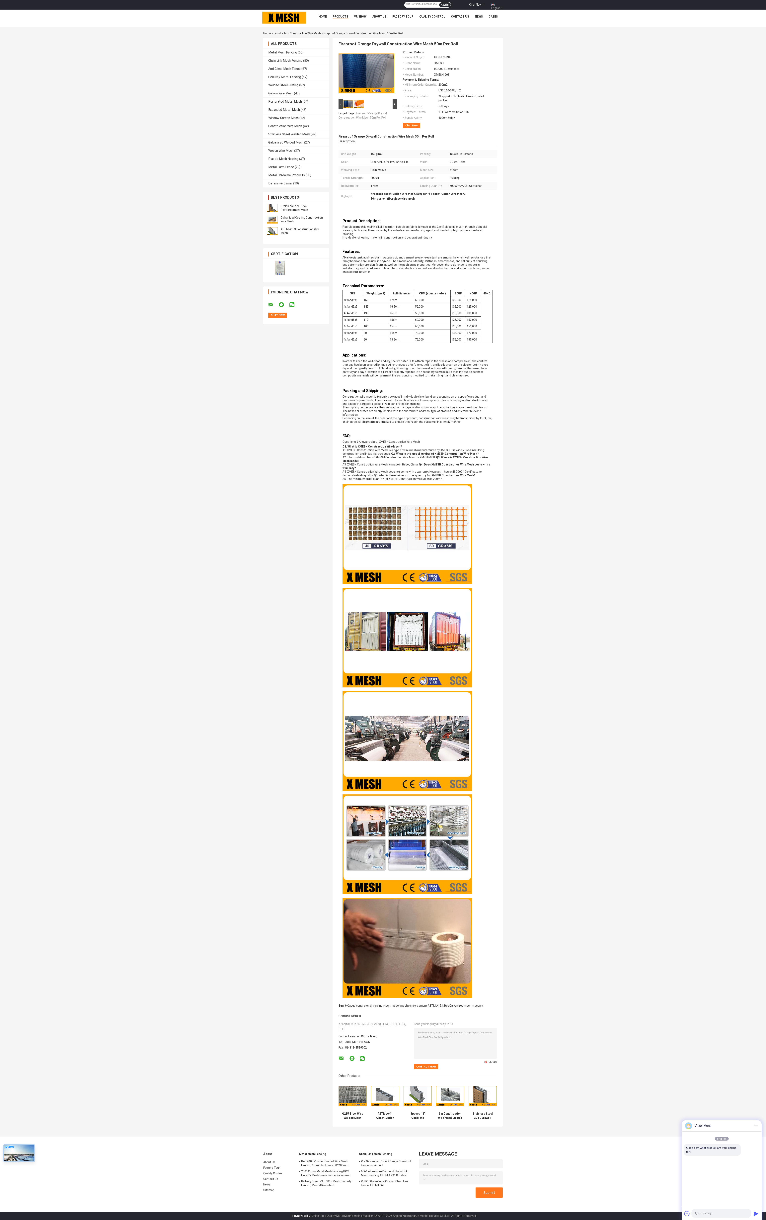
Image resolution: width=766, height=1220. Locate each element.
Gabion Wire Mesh (280, 93)
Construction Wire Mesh (305, 33)
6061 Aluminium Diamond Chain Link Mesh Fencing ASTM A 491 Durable (384, 1173)
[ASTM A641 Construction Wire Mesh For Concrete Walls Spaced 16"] (385, 1096)
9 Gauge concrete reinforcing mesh (367, 1005)
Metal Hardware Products (286, 175)
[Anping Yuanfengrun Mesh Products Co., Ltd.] (284, 18)
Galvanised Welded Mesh (285, 142)
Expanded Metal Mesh (284, 110)
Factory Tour (402, 16)
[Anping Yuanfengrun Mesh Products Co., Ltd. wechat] (294, 305)
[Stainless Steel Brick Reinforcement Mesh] (272, 208)
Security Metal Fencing (284, 77)
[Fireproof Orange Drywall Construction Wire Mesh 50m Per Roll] (366, 74)
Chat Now (475, 4)
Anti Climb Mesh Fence (284, 69)
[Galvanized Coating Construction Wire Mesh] (272, 219)
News (479, 16)
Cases (493, 16)
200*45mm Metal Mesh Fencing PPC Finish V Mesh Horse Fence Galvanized (326, 1173)
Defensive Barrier (280, 183)
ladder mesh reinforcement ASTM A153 (417, 1005)
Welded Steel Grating (283, 85)
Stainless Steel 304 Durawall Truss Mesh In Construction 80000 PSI (483, 1116)
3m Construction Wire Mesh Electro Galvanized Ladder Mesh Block (450, 1116)
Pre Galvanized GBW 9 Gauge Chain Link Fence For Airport (386, 1163)
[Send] (756, 1213)
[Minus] (756, 1125)
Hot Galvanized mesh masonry (463, 1005)
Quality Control (432, 16)
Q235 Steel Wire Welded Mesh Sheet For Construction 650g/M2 (352, 1116)
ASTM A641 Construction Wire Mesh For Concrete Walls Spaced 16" (385, 1116)
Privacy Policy (301, 1215)
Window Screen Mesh (283, 118)
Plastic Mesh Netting (283, 159)
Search (445, 4)
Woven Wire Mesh (280, 150)
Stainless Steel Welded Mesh (289, 134)
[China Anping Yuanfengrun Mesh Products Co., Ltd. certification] (279, 268)
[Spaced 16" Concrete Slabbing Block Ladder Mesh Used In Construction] (418, 1096)
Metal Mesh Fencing (282, 52)
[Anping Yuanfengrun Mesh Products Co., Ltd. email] (273, 305)
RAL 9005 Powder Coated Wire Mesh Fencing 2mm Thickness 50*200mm (324, 1163)
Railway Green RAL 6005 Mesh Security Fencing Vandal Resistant (326, 1183)
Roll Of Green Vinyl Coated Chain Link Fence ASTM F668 (384, 1183)
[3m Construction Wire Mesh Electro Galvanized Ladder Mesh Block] (450, 1096)
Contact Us (460, 16)
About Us (379, 16)
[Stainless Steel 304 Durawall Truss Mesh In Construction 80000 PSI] (483, 1096)
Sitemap (268, 1190)
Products (340, 16)
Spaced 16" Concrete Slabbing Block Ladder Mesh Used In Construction (417, 1116)
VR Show (360, 16)
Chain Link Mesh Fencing (285, 60)
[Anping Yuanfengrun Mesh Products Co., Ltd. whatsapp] (284, 305)
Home (323, 16)
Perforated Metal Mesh (285, 101)
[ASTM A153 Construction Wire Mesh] (272, 231)
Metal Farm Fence (281, 167)
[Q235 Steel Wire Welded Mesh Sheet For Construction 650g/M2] (353, 1096)
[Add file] (687, 1213)
